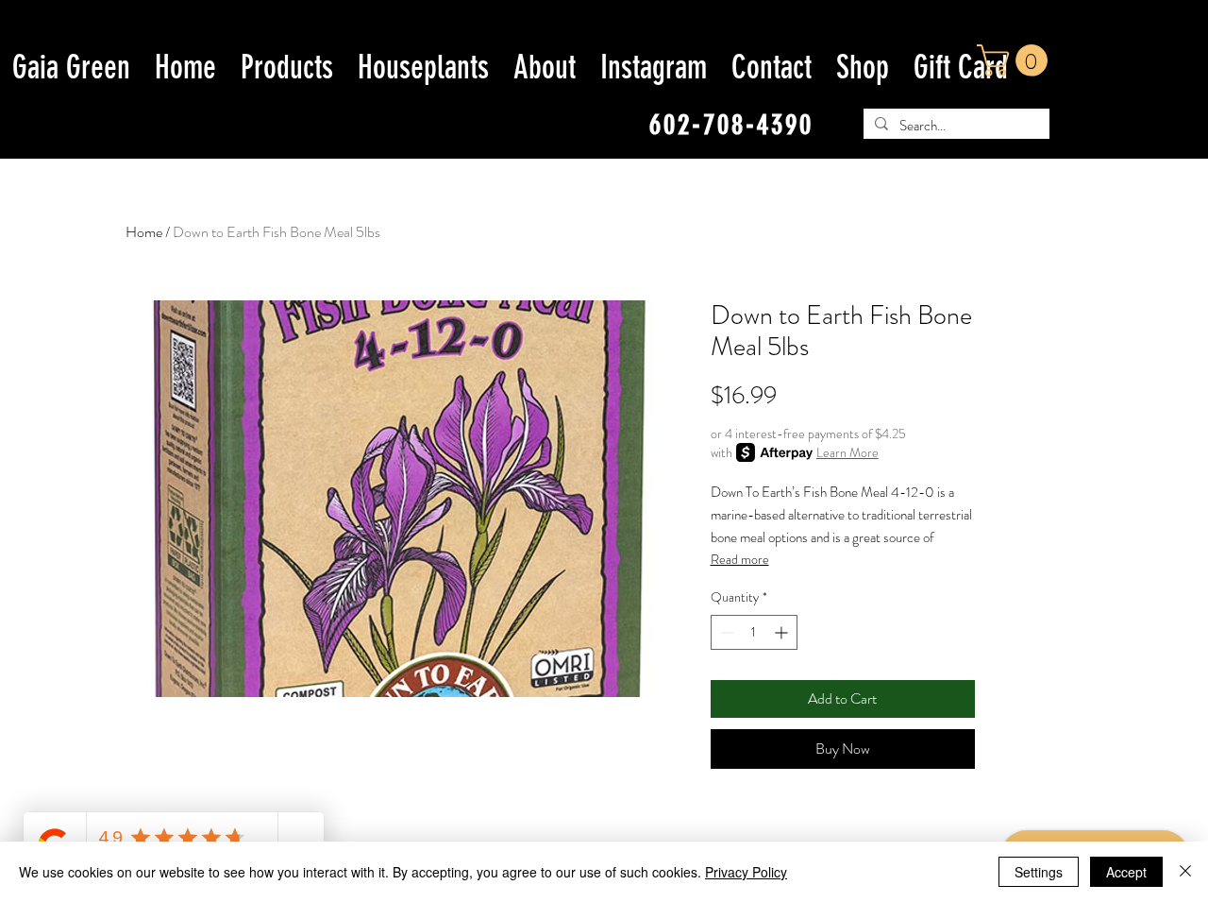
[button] (1016, 60)
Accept (1126, 871)
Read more (740, 559)
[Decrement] (725, 632)
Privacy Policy (746, 871)
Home (144, 232)
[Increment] (783, 632)
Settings (1039, 871)
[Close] (1185, 872)
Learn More (847, 452)
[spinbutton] (754, 632)
